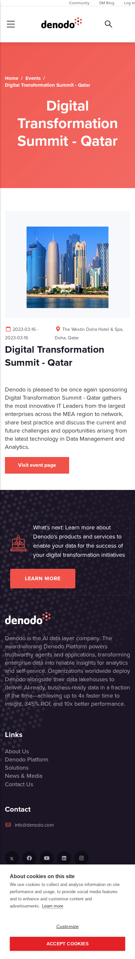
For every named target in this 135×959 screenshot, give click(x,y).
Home (11, 78)
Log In (129, 3)
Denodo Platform (26, 759)
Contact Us (19, 784)
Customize (67, 926)
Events (33, 78)
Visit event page (37, 465)
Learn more (43, 578)
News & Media (23, 776)
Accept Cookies (67, 943)
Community (79, 3)
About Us (17, 751)
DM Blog (106, 3)
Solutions (17, 767)
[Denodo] (61, 24)
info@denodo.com (34, 825)
